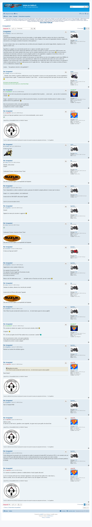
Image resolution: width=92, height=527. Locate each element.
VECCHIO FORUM (46, 22)
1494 (76, 194)
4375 (76, 98)
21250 (76, 119)
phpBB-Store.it (50, 515)
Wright (72, 71)
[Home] (13, 7)
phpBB (41, 514)
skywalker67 (73, 89)
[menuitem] (16, 14)
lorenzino (73, 246)
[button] (88, 28)
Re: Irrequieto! (7, 71)
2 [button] (86, 28)
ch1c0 (72, 144)
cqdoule (72, 185)
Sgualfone (73, 31)
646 (76, 255)
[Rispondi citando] (66, 32)
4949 (76, 169)
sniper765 (73, 111)
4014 (76, 153)
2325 (76, 40)
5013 (76, 80)
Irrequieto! (7, 26)
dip (71, 160)
